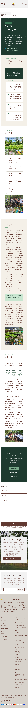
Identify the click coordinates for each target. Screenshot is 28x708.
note (16, 672)
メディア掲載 (18, 652)
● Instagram (15, 50)
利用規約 (14, 527)
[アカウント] (23, 4)
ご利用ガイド (18, 684)
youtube (17, 667)
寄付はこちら (14, 468)
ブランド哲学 (18, 622)
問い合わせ (4, 639)
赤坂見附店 (4, 620)
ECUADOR (4, 636)
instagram (17, 669)
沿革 (16, 630)
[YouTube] (9, 701)
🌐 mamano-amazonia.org (11, 48)
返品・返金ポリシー (20, 682)
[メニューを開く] (2, 4)
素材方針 (17, 633)
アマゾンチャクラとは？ (12, 558)
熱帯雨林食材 (4, 628)
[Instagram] (2, 701)
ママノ (3, 633)
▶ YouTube (7, 50)
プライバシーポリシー (21, 679)
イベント (3, 623)
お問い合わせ (14, 476)
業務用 (3, 631)
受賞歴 (16, 654)
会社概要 (17, 657)
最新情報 (3, 626)
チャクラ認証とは (19, 625)
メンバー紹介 (18, 640)
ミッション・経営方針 (21, 627)
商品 (2, 618)
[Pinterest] (7, 701)
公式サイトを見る (14, 472)
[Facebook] (4, 701)
